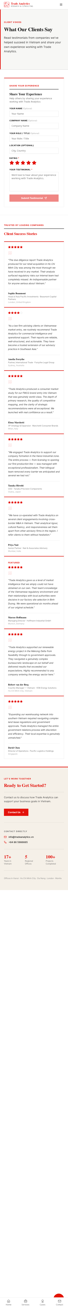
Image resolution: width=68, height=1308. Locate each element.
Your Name (20, 108)
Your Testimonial (21, 169)
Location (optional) (21, 145)
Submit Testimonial (32, 198)
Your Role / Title (24, 133)
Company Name (23, 120)
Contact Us (14, 812)
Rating (14, 158)
